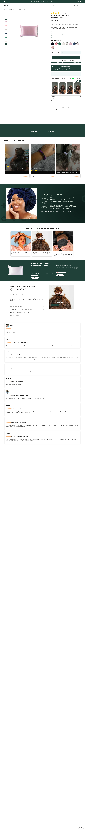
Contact (58, 5)
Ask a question (62, 113)
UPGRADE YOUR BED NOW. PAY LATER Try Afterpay (41, 1)
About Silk (47, 5)
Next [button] (6, 44)
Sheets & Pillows (11, 9)
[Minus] (52, 52)
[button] (77, 5)
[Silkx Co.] (6, 5)
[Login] (74, 5)
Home (26, 5)
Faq (53, 5)
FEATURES (54, 113)
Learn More (77, 68)
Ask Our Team (54, 304)
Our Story (39, 5)
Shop (31, 5)
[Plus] (58, 52)
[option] (29, 31)
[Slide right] (80, 1)
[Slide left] (4, 1)
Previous (8, 31)
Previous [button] (6, 19)
